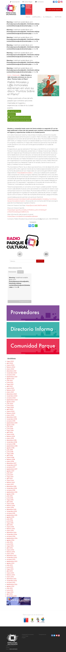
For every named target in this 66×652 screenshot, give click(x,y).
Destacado (16, 75)
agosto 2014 (10, 540)
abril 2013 (10, 571)
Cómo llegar (28, 2)
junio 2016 (10, 498)
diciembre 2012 (11, 578)
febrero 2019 (11, 436)
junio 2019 (10, 428)
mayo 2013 (10, 569)
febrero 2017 (11, 482)
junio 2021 (10, 382)
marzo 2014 (10, 550)
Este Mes (20, 271)
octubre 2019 (11, 421)
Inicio (28, 17)
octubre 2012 (11, 582)
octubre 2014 (11, 536)
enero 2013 (10, 577)
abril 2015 (10, 525)
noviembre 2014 (12, 534)
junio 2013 (10, 567)
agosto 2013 (10, 563)
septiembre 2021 (12, 376)
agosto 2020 (11, 402)
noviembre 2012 (12, 580)
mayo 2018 (10, 453)
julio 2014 (10, 542)
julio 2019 (10, 427)
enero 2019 (10, 438)
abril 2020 (10, 409)
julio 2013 (10, 565)
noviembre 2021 (12, 373)
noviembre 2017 (12, 465)
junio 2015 (10, 521)
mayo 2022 (10, 361)
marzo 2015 (10, 527)
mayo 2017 (10, 477)
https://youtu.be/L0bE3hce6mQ (36, 205)
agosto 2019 (10, 425)
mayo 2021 (10, 384)
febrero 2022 (11, 367)
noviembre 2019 (12, 419)
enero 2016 (10, 507)
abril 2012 (10, 594)
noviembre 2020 (12, 396)
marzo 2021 (10, 388)
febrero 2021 (11, 390)
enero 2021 (10, 392)
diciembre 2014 (11, 532)
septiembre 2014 (12, 538)
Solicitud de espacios (54, 9)
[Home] (18, 10)
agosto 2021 (10, 378)
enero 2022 (10, 369)
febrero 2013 (11, 575)
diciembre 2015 (11, 509)
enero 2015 (10, 530)
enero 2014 (10, 553)
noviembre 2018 (12, 442)
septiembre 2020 (12, 400)
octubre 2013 (11, 559)
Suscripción (16, 2)
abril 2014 (10, 548)
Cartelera (36, 17)
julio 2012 (10, 588)
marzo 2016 (10, 503)
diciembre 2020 (12, 394)
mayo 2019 (10, 430)
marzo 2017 (10, 480)
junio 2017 (10, 475)
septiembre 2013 (12, 561)
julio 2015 (10, 519)
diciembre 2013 (11, 555)
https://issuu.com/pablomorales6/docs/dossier (22, 216)
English (24, 637)
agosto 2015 (10, 517)
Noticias (58, 17)
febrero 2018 (11, 459)
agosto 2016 (10, 494)
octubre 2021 (11, 375)
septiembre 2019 (12, 423)
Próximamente (12, 271)
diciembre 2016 (11, 486)
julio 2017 (10, 473)
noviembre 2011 (12, 596)
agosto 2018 (10, 448)
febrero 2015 (11, 528)
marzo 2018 (10, 457)
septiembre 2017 (12, 469)
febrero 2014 (11, 552)
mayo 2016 (10, 500)
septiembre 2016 (12, 492)
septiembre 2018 (12, 446)
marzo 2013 (10, 573)
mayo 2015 (10, 523)
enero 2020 (10, 415)
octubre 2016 (11, 490)
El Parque (47, 17)
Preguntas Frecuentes (28, 634)
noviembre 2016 (12, 488)
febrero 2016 (11, 505)
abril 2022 (10, 363)
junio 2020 (10, 405)
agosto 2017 (10, 471)
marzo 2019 (10, 434)
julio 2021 (10, 380)
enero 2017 (10, 484)
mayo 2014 (10, 546)
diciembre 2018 (11, 440)
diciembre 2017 (11, 463)
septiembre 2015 (12, 515)
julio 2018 (10, 450)
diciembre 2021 (11, 371)
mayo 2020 (10, 407)
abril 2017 (10, 478)
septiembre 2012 (12, 584)
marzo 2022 (10, 365)
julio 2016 (10, 496)
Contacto (40, 2)
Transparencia (42, 634)
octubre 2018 (11, 444)
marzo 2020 (10, 411)
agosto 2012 (10, 586)
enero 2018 (10, 461)
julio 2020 (10, 403)
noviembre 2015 (12, 511)
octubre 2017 (11, 467)
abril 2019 (10, 432)
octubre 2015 (11, 513)
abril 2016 (10, 502)
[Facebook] (29, 225)
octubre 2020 (11, 398)
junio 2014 (10, 544)
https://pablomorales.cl (25, 173)
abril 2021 (10, 386)
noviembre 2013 (12, 557)
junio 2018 (10, 452)
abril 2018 (10, 455)
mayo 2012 (10, 592)
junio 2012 (10, 590)
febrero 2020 (11, 413)
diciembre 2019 (11, 417)
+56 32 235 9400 (13, 649)
